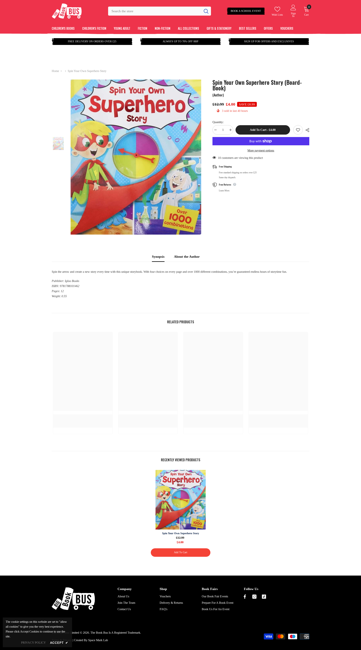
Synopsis (158, 256)
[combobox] (154, 11)
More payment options (260, 150)
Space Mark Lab (98, 640)
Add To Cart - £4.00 (263, 129)
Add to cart (180, 552)
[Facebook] (244, 596)
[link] (82, 416)
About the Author (187, 256)
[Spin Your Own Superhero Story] (180, 500)
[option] (136, 157)
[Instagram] (254, 596)
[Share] (306, 130)
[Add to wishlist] (298, 130)
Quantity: (218, 122)
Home (55, 71)
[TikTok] (264, 596)
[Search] (159, 11)
